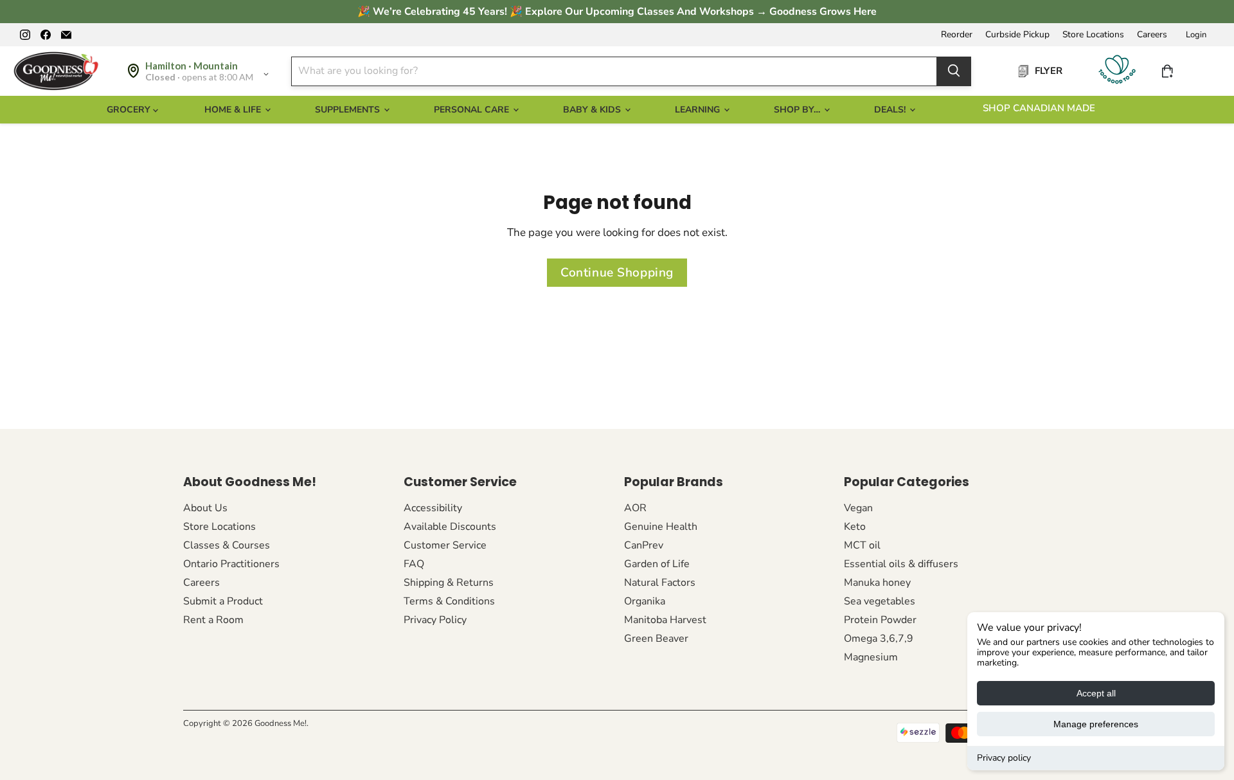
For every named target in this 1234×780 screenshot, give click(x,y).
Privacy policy (1004, 758)
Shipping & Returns (449, 583)
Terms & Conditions (449, 601)
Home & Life (234, 110)
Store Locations (1093, 35)
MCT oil (862, 545)
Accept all (1096, 693)
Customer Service (445, 545)
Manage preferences (1095, 724)
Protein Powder (880, 620)
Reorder (956, 35)
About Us (205, 508)
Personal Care (473, 110)
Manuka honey (877, 583)
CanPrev (643, 545)
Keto (855, 527)
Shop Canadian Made (1039, 108)
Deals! (891, 110)
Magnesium (871, 657)
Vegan (858, 508)
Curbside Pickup (1017, 35)
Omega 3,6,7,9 (878, 638)
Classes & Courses (226, 545)
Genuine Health (660, 527)
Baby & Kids (593, 110)
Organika (644, 601)
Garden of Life (657, 564)
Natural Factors (659, 583)
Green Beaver (656, 638)
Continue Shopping (617, 272)
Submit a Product (223, 601)
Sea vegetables (879, 601)
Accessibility (433, 508)
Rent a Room (213, 620)
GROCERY (130, 110)
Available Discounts (450, 527)
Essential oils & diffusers (901, 564)
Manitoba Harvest (665, 620)
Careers (1152, 35)
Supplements (348, 110)
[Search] (953, 71)
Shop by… (798, 110)
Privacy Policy (435, 620)
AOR (635, 508)
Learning (698, 110)
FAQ (414, 564)
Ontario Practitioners (231, 564)
